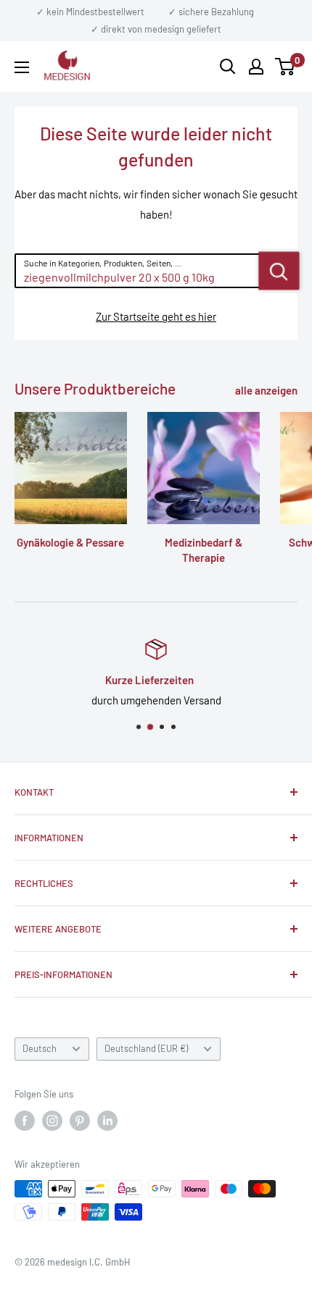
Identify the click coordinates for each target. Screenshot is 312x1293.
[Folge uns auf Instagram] (52, 1121)
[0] (285, 66)
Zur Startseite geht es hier (156, 316)
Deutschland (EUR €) (146, 1048)
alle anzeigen (266, 390)
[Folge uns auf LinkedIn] (107, 1121)
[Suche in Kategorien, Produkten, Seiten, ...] (279, 270)
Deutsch (39, 1048)
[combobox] (137, 270)
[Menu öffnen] (22, 67)
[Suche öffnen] (228, 67)
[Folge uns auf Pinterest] (80, 1121)
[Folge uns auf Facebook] (25, 1121)
